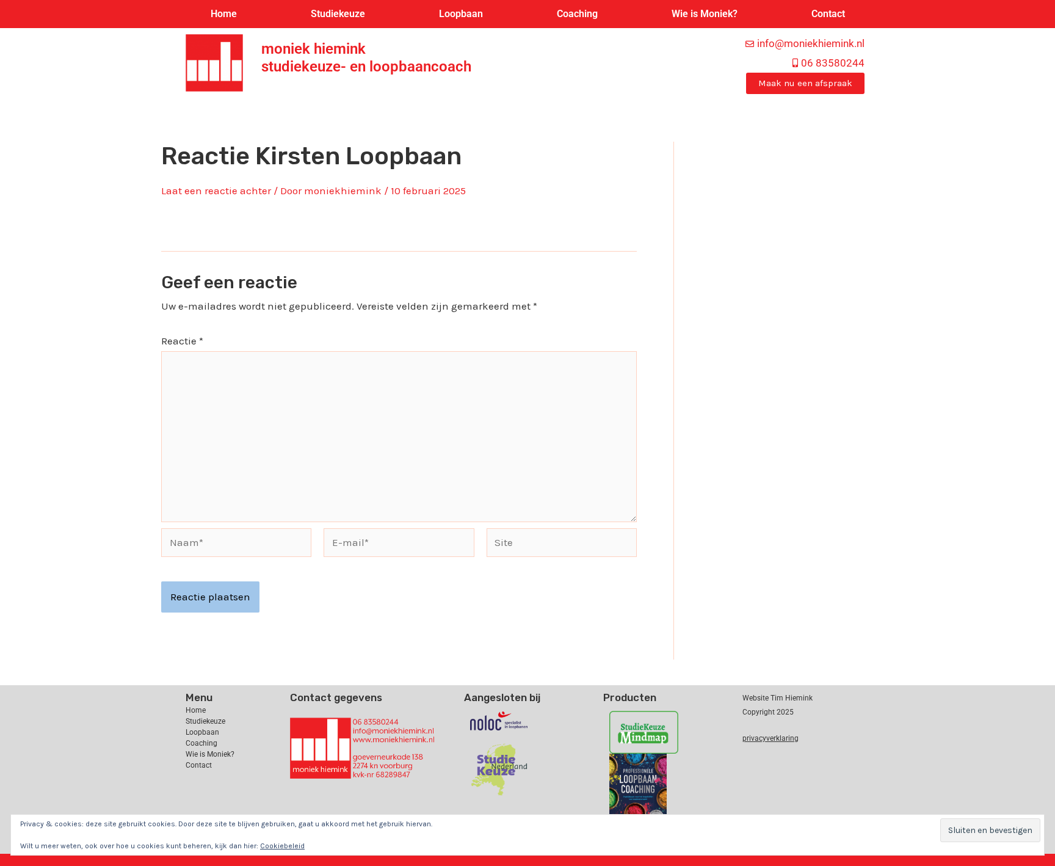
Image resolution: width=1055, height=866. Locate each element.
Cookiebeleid (282, 846)
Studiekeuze (338, 14)
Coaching (577, 14)
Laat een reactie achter (216, 190)
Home (224, 14)
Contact (828, 14)
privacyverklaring (770, 738)
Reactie (182, 341)
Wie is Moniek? (705, 14)
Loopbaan (461, 14)
